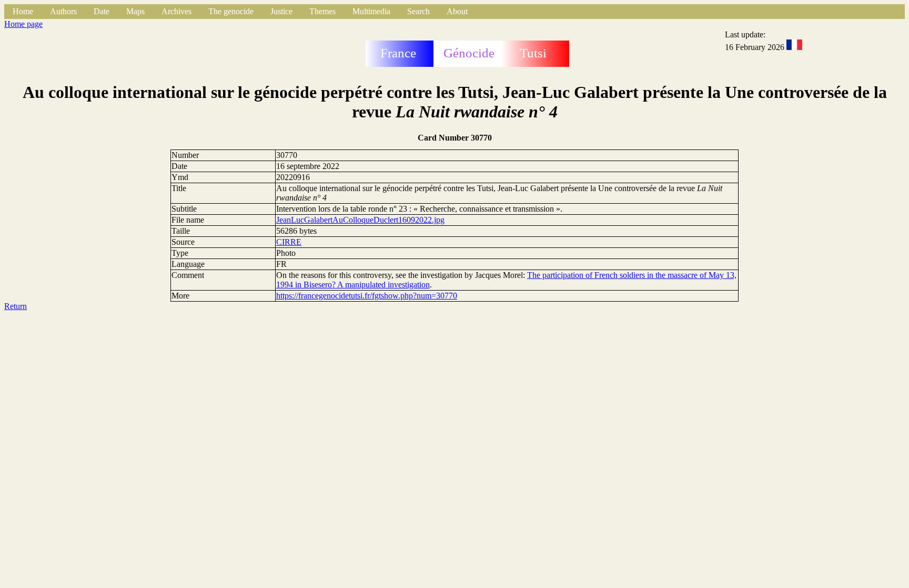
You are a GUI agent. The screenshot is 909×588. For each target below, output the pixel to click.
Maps (135, 11)
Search (418, 11)
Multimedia (371, 11)
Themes (322, 11)
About (457, 11)
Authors (63, 11)
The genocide (231, 11)
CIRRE (288, 241)
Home (23, 11)
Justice (281, 11)
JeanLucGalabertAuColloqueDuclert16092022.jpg (360, 219)
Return (15, 306)
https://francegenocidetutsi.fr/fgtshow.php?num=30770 (366, 295)
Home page (23, 23)
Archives (176, 11)
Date (101, 11)
